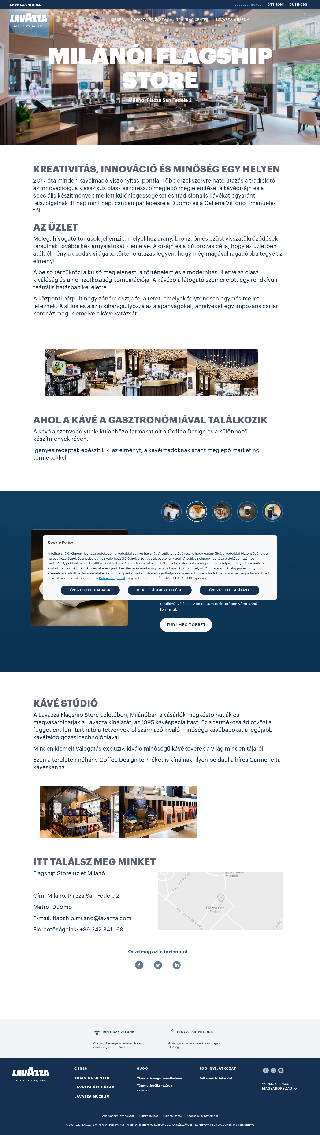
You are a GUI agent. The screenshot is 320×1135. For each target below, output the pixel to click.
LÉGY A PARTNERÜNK (195, 1031)
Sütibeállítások (172, 1115)
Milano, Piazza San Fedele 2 (83, 896)
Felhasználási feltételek (216, 1078)
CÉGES (80, 1068)
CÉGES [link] (118, 20)
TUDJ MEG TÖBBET (186, 642)
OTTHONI (276, 4)
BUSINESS (298, 4)
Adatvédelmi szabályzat (118, 1115)
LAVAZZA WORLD (26, 4)
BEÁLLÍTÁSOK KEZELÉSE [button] (159, 590)
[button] (160, 1071)
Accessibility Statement (202, 1115)
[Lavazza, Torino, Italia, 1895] (28, 19)
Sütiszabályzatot (112, 578)
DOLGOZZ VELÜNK (118, 1031)
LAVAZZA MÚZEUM (92, 1096)
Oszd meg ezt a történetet (158, 952)
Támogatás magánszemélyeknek (159, 1078)
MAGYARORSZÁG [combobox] (277, 1088)
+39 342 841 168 (101, 929)
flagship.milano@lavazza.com (92, 918)
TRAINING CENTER (92, 1078)
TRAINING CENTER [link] (192, 20)
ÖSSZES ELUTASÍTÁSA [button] (229, 590)
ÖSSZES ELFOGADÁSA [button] (90, 590)
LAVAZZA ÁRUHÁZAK (94, 1087)
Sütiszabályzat (148, 1115)
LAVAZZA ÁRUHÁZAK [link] (150, 20)
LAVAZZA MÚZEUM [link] (233, 20)
